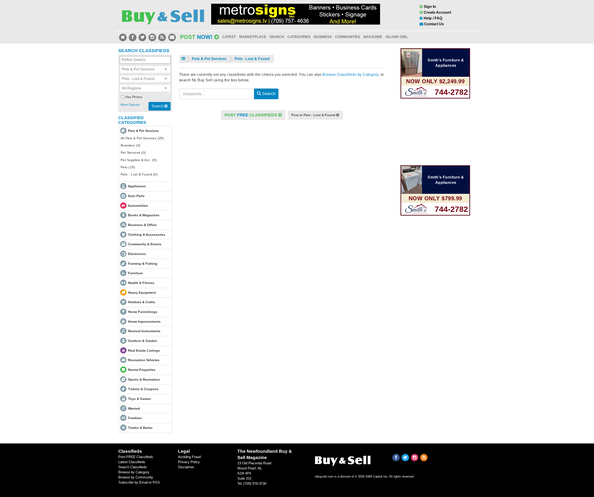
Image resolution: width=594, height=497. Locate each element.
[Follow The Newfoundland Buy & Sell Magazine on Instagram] (153, 37)
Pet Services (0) (133, 152)
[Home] (123, 37)
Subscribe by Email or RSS (139, 482)
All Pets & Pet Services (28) (142, 138)
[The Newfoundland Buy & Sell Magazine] (343, 459)
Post (196, 37)
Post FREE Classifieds (135, 457)
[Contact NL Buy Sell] (172, 37)
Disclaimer (186, 467)
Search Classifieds (132, 467)
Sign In (429, 7)
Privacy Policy (189, 462)
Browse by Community (135, 477)
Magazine (372, 37)
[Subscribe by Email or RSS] (163, 37)
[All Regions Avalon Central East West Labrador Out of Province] (145, 88)
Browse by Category (133, 472)
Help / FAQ (432, 18)
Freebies (135, 418)
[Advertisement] (282, 168)
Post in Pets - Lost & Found (313, 115)
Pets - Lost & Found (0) (139, 174)
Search (276, 37)
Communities (347, 37)
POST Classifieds (251, 115)
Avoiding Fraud (189, 457)
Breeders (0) (131, 145)
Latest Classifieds (131, 462)
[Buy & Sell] (163, 15)
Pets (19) (128, 167)
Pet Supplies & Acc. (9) (139, 160)
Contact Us (433, 24)
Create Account (437, 12)
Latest (229, 37)
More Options (130, 104)
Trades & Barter (140, 428)
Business (323, 37)
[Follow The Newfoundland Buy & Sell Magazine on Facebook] (133, 37)
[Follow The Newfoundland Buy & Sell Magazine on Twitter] (143, 37)
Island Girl (397, 37)
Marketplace (252, 37)
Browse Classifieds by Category (350, 74)
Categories (298, 37)
